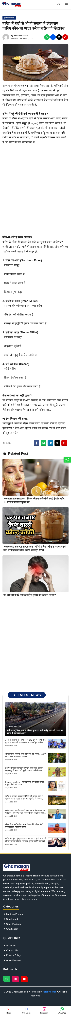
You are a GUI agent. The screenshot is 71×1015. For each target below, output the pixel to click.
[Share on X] (57, 443)
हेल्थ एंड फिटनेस (9, 18)
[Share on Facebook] (36, 443)
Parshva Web (49, 991)
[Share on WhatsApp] (43, 443)
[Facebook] (47, 37)
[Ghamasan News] (12, 4)
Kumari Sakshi (21, 35)
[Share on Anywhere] (64, 443)
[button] (59, 4)
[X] (59, 37)
